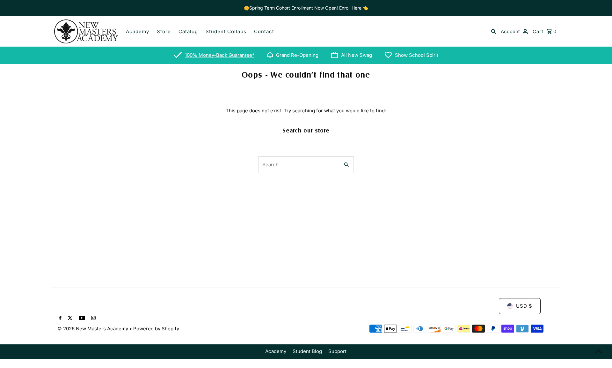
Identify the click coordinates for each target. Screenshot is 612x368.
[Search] (494, 31)
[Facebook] (59, 318)
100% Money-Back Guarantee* (219, 55)
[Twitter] (69, 318)
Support (337, 351)
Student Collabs (226, 31)
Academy (137, 31)
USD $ (524, 306)
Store (164, 31)
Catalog (188, 31)
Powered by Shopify (156, 329)
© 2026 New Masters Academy (93, 329)
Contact (264, 31)
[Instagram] (93, 318)
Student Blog (307, 351)
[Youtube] (81, 318)
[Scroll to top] (598, 351)
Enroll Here (351, 8)
